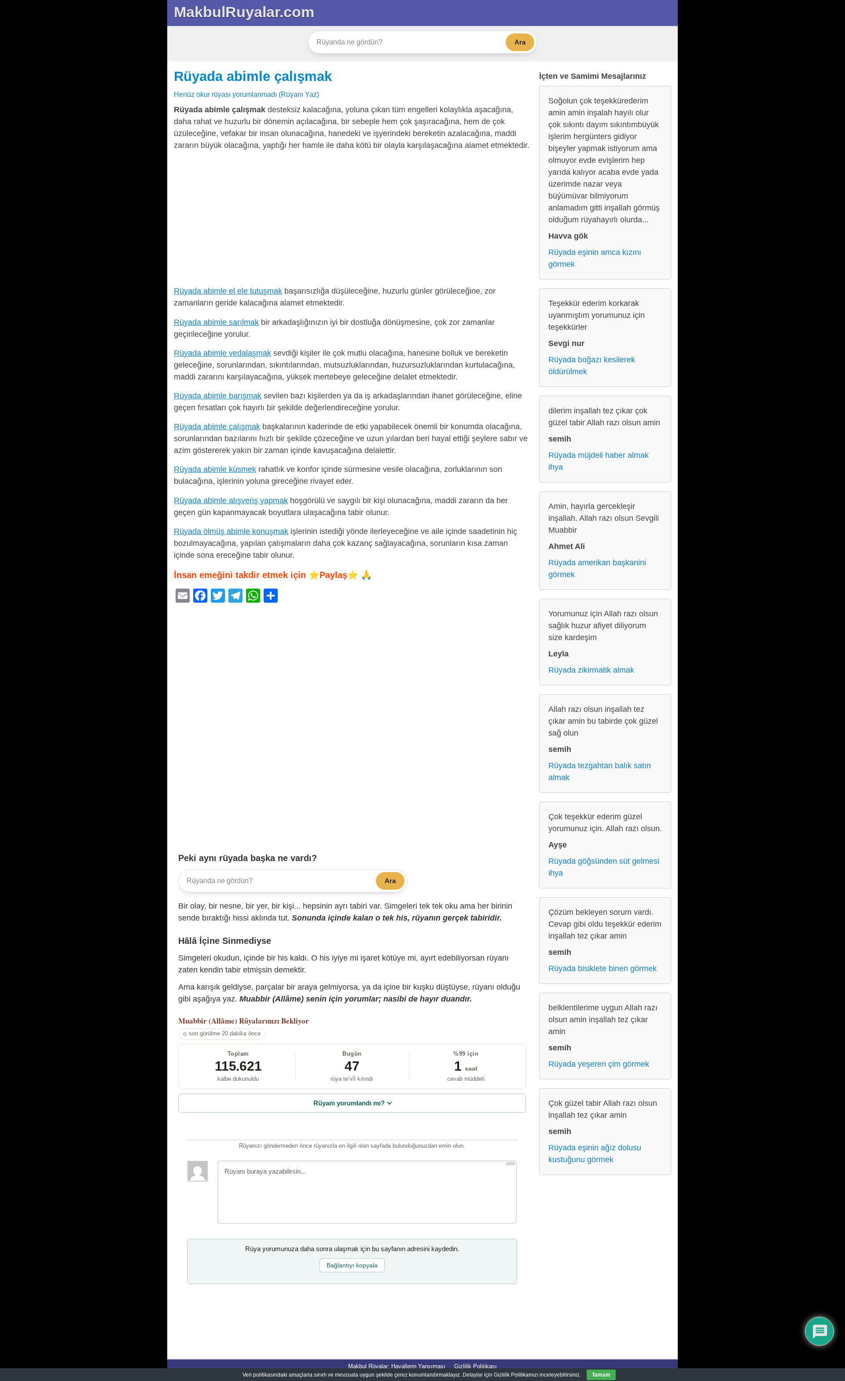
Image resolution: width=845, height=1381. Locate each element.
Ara (519, 42)
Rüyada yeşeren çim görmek (598, 1064)
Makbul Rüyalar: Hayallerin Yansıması (396, 1366)
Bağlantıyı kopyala (352, 1265)
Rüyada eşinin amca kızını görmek (594, 258)
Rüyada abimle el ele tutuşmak (228, 291)
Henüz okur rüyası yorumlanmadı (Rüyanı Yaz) (246, 94)
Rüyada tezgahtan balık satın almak (599, 771)
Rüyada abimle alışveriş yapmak (231, 500)
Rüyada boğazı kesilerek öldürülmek (591, 365)
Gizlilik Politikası (475, 1366)
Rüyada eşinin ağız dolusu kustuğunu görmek (594, 1153)
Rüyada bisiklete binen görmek (602, 968)
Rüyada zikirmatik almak (591, 670)
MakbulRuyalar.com (244, 12)
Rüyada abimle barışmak (217, 395)
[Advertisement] (352, 220)
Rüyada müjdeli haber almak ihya (598, 461)
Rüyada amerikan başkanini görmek (597, 568)
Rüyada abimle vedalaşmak (222, 353)
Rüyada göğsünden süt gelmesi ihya (603, 867)
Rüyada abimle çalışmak (253, 76)
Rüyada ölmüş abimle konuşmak (231, 531)
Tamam (601, 1375)
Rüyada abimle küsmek (215, 469)
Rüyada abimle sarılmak (216, 322)
